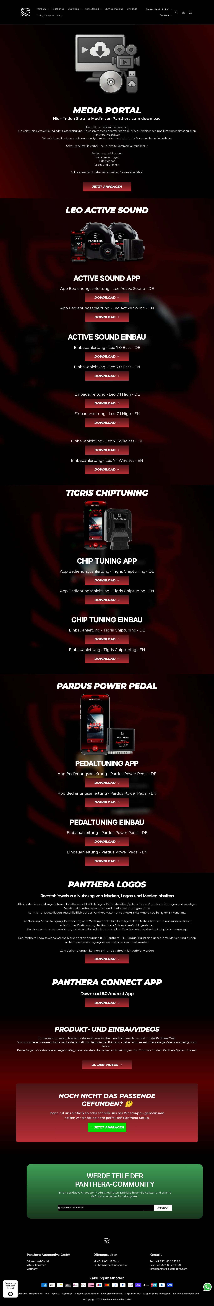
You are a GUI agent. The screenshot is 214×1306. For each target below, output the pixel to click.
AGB (47, 1293)
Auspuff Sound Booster (87, 1293)
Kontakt (56, 1293)
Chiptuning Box (133, 1293)
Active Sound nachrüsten (186, 1293)
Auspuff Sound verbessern (156, 1293)
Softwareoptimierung (112, 1293)
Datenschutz (35, 1293)
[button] (42, 9)
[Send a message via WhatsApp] (207, 1287)
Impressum (21, 1293)
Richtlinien (67, 1293)
